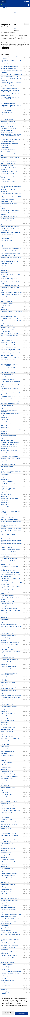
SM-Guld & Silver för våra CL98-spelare (10, 285)
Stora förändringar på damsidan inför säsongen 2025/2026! (10, 98)
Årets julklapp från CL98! (6, 477)
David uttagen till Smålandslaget (8, 815)
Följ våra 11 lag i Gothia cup (7, 976)
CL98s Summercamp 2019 (7, 843)
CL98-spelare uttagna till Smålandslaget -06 (11, 320)
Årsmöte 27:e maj (5, 826)
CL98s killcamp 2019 (5, 817)
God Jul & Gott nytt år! (6, 891)
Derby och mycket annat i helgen (8, 862)
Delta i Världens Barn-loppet (7, 517)
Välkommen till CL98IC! (6, 152)
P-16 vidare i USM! (5, 785)
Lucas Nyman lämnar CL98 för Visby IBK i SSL (11, 74)
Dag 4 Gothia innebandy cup (7, 751)
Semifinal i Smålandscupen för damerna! (10, 458)
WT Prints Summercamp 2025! (8, 101)
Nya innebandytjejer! (6, 741)
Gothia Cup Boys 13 (5, 746)
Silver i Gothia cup (5, 969)
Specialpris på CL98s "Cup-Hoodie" (9, 848)
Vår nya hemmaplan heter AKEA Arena (10, 572)
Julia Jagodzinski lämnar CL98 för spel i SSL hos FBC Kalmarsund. (11, 106)
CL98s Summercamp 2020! (7, 704)
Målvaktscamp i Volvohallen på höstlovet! (11, 294)
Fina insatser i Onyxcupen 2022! (8, 314)
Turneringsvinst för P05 (6, 794)
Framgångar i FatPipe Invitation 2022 (9, 323)
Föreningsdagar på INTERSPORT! (8, 657)
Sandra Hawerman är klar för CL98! (9, 76)
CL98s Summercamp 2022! (7, 419)
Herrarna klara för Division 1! (8, 682)
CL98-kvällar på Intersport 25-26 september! (11, 124)
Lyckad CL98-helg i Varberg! (7, 379)
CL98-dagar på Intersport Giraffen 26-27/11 (11, 914)
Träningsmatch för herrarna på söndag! (10, 810)
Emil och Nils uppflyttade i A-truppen (9, 335)
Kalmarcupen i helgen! (6, 803)
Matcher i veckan (5, 792)
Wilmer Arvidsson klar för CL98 (8, 338)
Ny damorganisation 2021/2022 (8, 552)
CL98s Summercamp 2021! (7, 580)
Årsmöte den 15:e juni (6, 638)
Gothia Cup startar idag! (6, 889)
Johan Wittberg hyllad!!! (6, 762)
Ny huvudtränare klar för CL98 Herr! (9, 68)
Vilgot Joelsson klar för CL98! (7, 141)
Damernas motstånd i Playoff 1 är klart (10, 403)
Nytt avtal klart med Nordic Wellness (9, 203)
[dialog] (15, 1006)
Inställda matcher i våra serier (8, 662)
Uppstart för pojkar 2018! (7, 165)
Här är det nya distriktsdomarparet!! (9, 896)
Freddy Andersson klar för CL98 (8, 347)
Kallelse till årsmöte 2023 (7, 221)
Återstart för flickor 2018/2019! (8, 121)
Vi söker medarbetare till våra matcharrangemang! (8, 330)
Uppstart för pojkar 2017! (7, 325)
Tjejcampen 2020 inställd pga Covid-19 (10, 642)
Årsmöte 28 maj (4, 949)
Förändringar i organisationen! (8, 149)
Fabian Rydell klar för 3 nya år (8, 372)
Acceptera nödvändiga (8, 1013)
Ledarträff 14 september (6, 340)
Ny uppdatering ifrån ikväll (7, 590)
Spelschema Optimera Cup (7, 980)
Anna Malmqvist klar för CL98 (8, 342)
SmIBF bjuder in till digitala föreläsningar (10, 578)
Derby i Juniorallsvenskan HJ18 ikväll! (9, 261)
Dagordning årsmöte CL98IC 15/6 (8, 635)
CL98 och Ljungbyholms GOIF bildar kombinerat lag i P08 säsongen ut (9, 445)
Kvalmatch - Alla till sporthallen (8, 962)
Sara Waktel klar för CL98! (7, 184)
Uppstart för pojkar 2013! (7, 928)
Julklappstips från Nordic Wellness (9, 608)
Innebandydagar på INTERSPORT (9, 833)
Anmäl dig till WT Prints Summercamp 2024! (11, 139)
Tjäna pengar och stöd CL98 (7, 957)
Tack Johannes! (4, 114)
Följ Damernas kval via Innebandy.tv (9, 390)
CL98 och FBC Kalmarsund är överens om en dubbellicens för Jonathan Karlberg (11, 455)
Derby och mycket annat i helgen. (9, 921)
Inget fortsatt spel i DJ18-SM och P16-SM (10, 549)
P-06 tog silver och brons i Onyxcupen (10, 806)
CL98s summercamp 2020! (7, 736)
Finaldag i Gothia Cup (6, 882)
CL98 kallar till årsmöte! (6, 112)
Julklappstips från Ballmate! (7, 595)
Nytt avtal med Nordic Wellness (8, 506)
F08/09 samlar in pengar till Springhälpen (10, 822)
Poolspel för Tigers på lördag (8, 839)
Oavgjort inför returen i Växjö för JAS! (9, 666)
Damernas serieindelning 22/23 (8, 359)
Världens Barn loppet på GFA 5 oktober (10, 801)
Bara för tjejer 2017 (5, 989)
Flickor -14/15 (4, 725)
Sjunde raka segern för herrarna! (9, 706)
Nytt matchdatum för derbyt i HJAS (9, 450)
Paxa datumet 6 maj (5, 960)
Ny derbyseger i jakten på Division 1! (9, 690)
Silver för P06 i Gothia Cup (7, 880)
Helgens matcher (5, 408)
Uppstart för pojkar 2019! (7, 126)
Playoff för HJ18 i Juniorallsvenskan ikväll (10, 396)
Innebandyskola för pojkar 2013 (8, 909)
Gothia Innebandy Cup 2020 (7, 771)
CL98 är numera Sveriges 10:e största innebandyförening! (10, 237)
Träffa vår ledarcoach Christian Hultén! (10, 88)
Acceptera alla (21, 1013)
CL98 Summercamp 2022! (7, 374)
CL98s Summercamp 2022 (7, 355)
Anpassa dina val (6, 1009)
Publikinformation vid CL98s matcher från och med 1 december (11, 471)
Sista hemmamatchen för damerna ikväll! (11, 248)
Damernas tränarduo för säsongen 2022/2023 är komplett (9, 364)
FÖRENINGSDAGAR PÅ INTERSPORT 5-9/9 (10, 934)
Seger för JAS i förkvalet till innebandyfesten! (7, 679)
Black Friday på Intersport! (7, 481)
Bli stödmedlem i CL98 (6, 985)
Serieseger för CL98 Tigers (7, 655)
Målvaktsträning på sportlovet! (8, 727)
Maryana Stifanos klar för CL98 (8, 251)
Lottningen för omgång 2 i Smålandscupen (11, 528)
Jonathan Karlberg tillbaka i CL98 (8, 128)
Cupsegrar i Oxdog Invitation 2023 (9, 171)
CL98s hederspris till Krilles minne (9, 824)
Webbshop (3, 978)
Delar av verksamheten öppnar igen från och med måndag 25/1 (11, 575)
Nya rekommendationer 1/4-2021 (9, 554)
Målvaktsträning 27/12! (6, 263)
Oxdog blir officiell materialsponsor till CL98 (11, 197)
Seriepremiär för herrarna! (7, 173)
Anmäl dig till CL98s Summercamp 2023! (10, 210)
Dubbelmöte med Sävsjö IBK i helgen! (10, 898)
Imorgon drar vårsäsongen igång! (9, 873)
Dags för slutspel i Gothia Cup (8, 884)
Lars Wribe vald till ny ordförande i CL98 (10, 353)
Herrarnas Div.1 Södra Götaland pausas (10, 610)
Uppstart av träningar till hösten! (8, 538)
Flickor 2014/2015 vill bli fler (7, 370)
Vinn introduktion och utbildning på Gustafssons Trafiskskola (9, 673)
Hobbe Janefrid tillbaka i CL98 (8, 345)
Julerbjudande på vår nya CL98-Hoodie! (10, 287)
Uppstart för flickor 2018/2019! (8, 163)
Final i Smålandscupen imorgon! (8, 377)
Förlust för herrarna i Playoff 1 (8, 399)
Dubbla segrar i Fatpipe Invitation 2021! (10, 519)
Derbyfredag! (4, 765)
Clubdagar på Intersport (6, 556)
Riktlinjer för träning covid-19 (7, 631)
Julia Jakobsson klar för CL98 (7, 206)
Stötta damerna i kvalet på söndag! (9, 841)
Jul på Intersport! (5, 905)
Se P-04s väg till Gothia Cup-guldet (9, 875)
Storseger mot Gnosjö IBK (7, 731)
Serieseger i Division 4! (6, 240)
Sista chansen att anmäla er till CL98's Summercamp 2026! (10, 57)
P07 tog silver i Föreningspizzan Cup (9, 318)
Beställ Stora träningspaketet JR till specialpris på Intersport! (9, 279)
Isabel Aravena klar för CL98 (7, 199)
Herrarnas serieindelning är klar (8, 367)
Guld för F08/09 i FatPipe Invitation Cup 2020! (11, 626)
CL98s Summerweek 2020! (7, 633)
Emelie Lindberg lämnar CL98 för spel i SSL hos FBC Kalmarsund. (11, 109)
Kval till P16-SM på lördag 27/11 (8, 484)
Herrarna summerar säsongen (8, 831)
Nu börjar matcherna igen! (7, 466)
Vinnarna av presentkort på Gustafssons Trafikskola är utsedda (11, 652)
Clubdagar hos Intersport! (7, 234)
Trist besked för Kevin (6, 893)
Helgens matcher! (9, 24)
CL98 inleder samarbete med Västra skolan (11, 615)
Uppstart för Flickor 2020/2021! (8, 86)
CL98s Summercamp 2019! (7, 868)
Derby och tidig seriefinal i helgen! (9, 916)
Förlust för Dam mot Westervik (8, 713)
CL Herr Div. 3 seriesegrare (7, 964)
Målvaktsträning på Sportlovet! (8, 255)
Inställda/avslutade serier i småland (9, 558)
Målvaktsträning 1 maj (6, 242)
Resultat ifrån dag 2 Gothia (7, 755)
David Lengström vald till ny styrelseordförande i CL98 (7, 131)
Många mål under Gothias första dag (10, 973)
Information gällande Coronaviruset (9, 659)
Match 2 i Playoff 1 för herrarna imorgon (10, 401)
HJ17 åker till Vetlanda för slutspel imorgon (11, 232)
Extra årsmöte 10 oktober (7, 303)
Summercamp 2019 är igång (7, 819)
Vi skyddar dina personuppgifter (8, 943)
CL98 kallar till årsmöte (6, 64)
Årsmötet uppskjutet (6, 647)
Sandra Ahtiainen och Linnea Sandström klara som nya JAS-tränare (10, 350)
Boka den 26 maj (5, 967)
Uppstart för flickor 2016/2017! (8, 301)
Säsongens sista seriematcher (8, 846)
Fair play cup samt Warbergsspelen (9, 668)
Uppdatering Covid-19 (6, 564)
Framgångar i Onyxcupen (7, 179)
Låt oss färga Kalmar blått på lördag (9, 945)
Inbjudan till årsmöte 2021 (7, 547)
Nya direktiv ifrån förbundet (7, 601)
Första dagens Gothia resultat (8, 758)
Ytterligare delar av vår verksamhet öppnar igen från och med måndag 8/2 (11, 569)
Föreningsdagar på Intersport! (8, 709)
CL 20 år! (3, 937)
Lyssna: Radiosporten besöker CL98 (9, 644)
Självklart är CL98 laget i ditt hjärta (9, 955)
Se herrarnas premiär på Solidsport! (9, 624)
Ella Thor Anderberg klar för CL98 (8, 216)
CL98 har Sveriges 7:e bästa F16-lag (9, 388)
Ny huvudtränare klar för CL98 (8, 103)
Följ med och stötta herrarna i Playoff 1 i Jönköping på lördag (10, 414)
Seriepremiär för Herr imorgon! (8, 316)
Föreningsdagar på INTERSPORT (8, 855)
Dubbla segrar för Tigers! (7, 494)
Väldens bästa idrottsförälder (8, 787)
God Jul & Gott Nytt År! (6, 767)
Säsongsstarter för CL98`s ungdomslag (10, 799)
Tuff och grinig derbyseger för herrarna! (10, 697)
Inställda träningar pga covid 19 (8, 649)
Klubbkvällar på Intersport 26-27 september (11, 311)
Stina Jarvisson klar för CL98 (7, 218)
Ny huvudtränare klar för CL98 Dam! (9, 66)
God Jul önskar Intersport (7, 778)
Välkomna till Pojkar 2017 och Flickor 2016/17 (11, 292)
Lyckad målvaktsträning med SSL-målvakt (11, 695)
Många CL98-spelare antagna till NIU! (9, 566)
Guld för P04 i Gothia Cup (7, 877)
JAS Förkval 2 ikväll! (5, 671)
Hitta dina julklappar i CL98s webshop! (10, 606)
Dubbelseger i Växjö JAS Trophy (8, 327)
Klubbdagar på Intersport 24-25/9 (9, 932)
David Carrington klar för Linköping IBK (10, 357)
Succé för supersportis (6, 983)
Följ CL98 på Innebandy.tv (7, 119)
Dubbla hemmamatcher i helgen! (8, 774)
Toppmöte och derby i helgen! (8, 859)
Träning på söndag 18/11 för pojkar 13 (10, 919)
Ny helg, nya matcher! (6, 923)
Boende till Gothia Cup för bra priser (9, 776)
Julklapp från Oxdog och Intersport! (9, 161)
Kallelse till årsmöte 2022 (7, 362)
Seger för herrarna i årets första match (10, 738)
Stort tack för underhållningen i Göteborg (11, 971)
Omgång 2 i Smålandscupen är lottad (9, 333)
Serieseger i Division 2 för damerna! (9, 699)
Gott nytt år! (3, 760)
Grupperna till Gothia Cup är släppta (9, 900)
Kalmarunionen (4, 640)
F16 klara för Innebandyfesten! (8, 435)
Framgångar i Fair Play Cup (7, 828)
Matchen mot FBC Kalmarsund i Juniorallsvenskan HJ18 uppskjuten (9, 463)
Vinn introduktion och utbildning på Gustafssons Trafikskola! (9, 687)
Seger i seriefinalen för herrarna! (9, 720)
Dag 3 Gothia (4, 753)
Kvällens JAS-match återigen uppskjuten (10, 442)
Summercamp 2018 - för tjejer (8, 947)
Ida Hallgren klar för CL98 (7, 208)
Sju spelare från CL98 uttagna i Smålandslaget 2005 (8, 489)
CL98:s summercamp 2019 (7, 812)
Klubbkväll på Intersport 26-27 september (11, 181)
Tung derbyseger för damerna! (8, 718)
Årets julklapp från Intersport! (8, 117)
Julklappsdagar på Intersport (7, 265)
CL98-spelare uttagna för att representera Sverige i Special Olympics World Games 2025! (11, 135)
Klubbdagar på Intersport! (7, 405)
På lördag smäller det (6, 930)
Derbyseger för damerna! (7, 729)
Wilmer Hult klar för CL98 (6, 201)
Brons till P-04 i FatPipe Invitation (8, 808)
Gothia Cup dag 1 (5, 887)
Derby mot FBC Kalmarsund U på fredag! (10, 253)
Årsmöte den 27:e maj (6, 852)
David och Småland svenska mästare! (10, 749)
